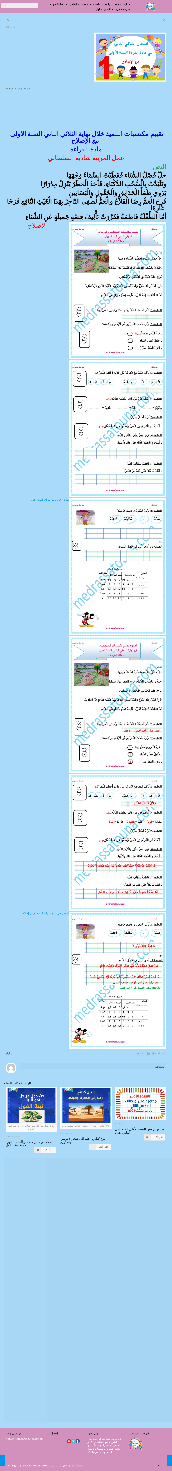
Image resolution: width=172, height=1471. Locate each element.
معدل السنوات (57, 4)
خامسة (96, 4)
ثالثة (117, 4)
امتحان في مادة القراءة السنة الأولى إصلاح (45, 913)
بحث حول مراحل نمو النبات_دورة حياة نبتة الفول (29, 1143)
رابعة (107, 4)
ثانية (125, 4)
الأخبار (108, 9)
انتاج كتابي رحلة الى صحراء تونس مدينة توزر (83, 1140)
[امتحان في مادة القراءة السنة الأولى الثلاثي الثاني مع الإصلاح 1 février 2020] (169, 1460)
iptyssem (159, 1067)
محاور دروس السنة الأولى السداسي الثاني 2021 (140, 1131)
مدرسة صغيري (122, 9)
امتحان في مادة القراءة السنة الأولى (49, 499)
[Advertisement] (86, 110)
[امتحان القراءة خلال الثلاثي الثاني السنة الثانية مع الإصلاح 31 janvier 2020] (2, 1460)
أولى (97, 9)
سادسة (85, 4)
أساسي (73, 4)
